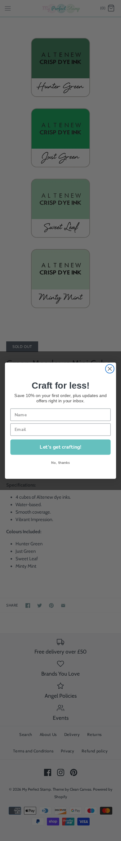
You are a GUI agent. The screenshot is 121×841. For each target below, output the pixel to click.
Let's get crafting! (60, 446)
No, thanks (60, 462)
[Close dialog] (109, 368)
